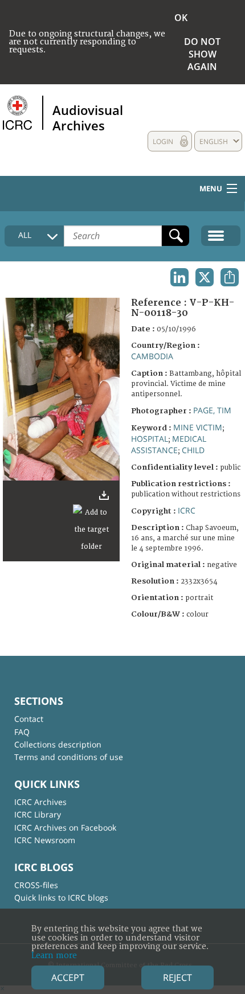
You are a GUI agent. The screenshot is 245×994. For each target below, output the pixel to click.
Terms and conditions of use (68, 756)
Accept (67, 977)
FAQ (22, 731)
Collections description (57, 744)
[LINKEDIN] (179, 277)
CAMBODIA (152, 356)
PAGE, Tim (212, 410)
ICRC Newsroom (44, 840)
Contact (28, 718)
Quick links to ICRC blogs (61, 897)
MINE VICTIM (197, 427)
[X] (204, 277)
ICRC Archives (40, 801)
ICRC (186, 510)
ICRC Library (37, 814)
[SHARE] (229, 277)
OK (180, 17)
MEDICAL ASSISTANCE (168, 444)
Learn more (54, 955)
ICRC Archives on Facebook (65, 827)
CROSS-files (36, 885)
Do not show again (202, 54)
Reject (177, 977)
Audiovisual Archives (87, 117)
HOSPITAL (149, 438)
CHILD (193, 450)
